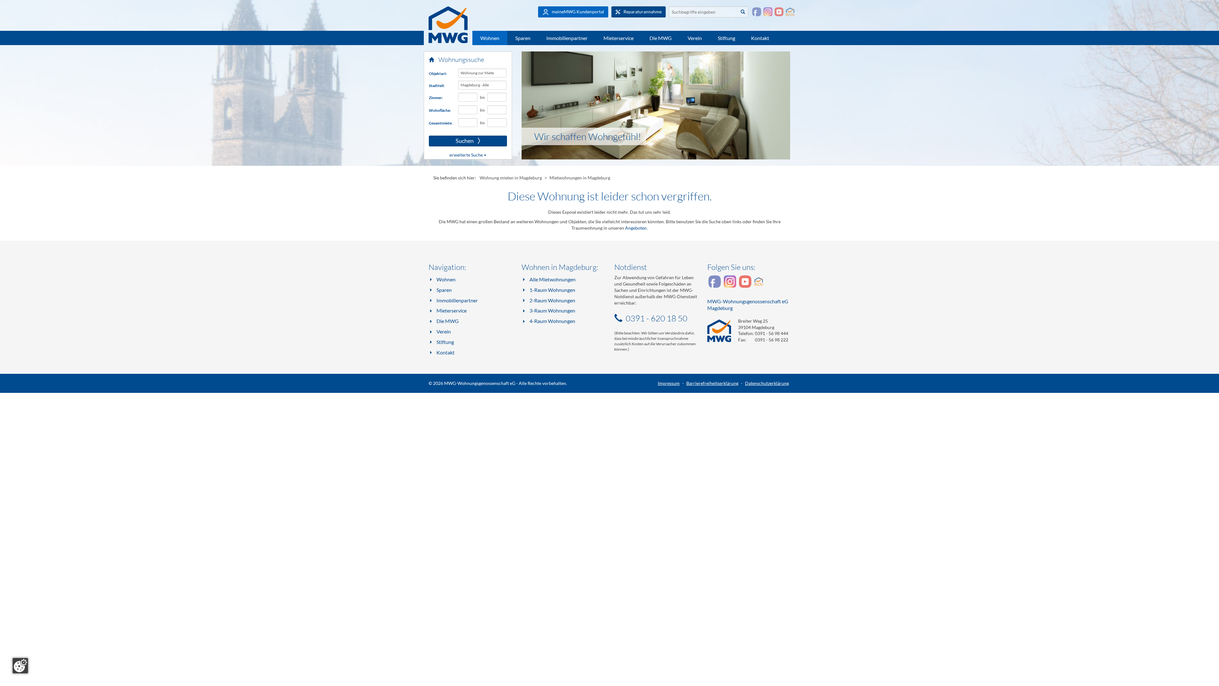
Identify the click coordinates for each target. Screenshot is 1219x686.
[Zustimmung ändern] (20, 665)
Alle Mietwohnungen (553, 279)
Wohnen (489, 38)
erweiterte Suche (467, 155)
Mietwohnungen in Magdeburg (580, 177)
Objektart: (438, 73)
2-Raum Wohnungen (552, 300)
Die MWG (660, 38)
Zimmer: (436, 97)
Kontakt (760, 38)
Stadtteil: (436, 85)
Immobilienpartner (567, 38)
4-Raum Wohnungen (552, 321)
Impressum (669, 383)
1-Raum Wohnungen (552, 290)
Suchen (452, 141)
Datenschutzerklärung (767, 383)
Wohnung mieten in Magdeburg (511, 177)
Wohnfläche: (440, 110)
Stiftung (726, 38)
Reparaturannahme (642, 11)
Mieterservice (618, 38)
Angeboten (636, 228)
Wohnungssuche (460, 60)
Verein (695, 38)
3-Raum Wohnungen (552, 310)
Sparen (522, 38)
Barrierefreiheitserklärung (712, 383)
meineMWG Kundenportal (577, 11)
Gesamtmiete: (440, 123)
